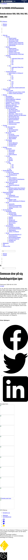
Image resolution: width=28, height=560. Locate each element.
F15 (12, 79)
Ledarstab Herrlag (13, 39)
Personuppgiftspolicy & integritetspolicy (15, 235)
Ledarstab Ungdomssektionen (17, 87)
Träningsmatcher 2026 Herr (16, 44)
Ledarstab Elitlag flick (17, 67)
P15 (12, 64)
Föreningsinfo (12, 212)
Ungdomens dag (13, 180)
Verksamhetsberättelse (15, 228)
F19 (12, 68)
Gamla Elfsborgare (14, 196)
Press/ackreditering (14, 118)
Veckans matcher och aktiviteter (17, 115)
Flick (10, 65)
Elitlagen (8, 55)
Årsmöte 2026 (12, 214)
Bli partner (8, 132)
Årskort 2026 (6, 89)
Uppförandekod (13, 221)
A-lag (10, 157)
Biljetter (5, 24)
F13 (12, 77)
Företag (5, 125)
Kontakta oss (12, 145)
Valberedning (12, 230)
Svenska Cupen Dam (14, 52)
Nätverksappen (13, 137)
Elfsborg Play (6, 246)
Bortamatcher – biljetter (12, 106)
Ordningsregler (13, 124)
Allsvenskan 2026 (13, 41)
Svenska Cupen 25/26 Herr (16, 42)
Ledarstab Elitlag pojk (17, 58)
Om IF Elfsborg (7, 209)
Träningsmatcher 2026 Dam (16, 54)
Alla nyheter (12, 150)
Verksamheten (9, 225)
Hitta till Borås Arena (14, 111)
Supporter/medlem (8, 192)
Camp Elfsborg (13, 154)
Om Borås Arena (13, 109)
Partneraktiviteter (13, 129)
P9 (12, 86)
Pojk (10, 57)
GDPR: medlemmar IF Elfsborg (17, 201)
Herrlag (8, 36)
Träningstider (12, 45)
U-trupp (8, 161)
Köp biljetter (9, 96)
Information (9, 140)
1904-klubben (12, 138)
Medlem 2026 (12, 199)
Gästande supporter (11, 105)
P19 (12, 61)
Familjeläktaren (10, 97)
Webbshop (6, 243)
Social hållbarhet (13, 143)
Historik (11, 218)
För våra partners (10, 127)
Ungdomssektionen (11, 71)
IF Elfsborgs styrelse (14, 227)
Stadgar (11, 217)
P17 (12, 63)
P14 (12, 81)
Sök (4, 244)
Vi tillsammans (10, 172)
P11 (12, 84)
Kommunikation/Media (15, 237)
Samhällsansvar (13, 175)
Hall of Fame (12, 223)
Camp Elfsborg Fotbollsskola (16, 179)
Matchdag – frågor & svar (15, 113)
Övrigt (7, 202)
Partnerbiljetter (13, 144)
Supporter (11, 153)
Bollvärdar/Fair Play (14, 116)
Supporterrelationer (14, 185)
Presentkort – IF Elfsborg (12, 102)
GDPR (10, 141)
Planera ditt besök (11, 108)
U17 (12, 166)
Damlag (8, 47)
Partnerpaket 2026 (14, 135)
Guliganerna (12, 195)
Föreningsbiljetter (10, 100)
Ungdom (8, 176)
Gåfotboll (11, 183)
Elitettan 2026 (12, 51)
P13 (12, 83)
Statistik (11, 224)
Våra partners (12, 131)
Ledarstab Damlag (14, 49)
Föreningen (9, 148)
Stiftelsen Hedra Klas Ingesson (17, 188)
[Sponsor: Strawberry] (24, 2)
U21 (12, 60)
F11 (12, 76)
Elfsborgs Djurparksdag (15, 205)
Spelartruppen (12, 38)
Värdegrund (12, 220)
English (5, 25)
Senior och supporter (11, 182)
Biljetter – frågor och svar (13, 103)
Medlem (8, 198)
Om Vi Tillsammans (14, 173)
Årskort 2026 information (16, 93)
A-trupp (8, 156)
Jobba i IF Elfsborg (14, 231)
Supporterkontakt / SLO (15, 207)
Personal (11, 121)
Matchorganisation (14, 119)
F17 (12, 70)
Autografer (12, 204)
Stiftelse (8, 186)
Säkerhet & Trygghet (14, 122)
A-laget (2, 286)
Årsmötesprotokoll (16, 215)
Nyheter (11, 128)
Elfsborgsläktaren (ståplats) (13, 99)
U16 (12, 167)
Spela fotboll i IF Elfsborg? (16, 73)
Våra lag (5, 35)
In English (11, 241)
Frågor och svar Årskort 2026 (17, 92)
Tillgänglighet (12, 112)
